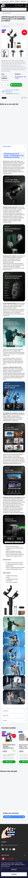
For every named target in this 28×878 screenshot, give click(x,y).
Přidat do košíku (17, 84)
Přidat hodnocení (7, 816)
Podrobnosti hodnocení (19, 23)
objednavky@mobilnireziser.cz (11, 845)
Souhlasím (14, 874)
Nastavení (14, 869)
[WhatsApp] (10, 849)
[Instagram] (6, 849)
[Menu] (26, 5)
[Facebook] (2, 849)
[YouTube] (13, 849)
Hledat (24, 9)
